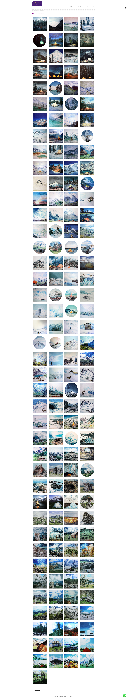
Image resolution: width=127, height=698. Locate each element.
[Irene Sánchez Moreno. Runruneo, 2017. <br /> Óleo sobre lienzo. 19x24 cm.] (87, 454)
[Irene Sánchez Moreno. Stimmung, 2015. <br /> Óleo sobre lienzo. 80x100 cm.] (56, 581)
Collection (80, 6)
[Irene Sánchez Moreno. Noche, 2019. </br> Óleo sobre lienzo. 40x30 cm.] (71, 390)
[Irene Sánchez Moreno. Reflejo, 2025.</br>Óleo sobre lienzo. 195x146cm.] (40, 24)
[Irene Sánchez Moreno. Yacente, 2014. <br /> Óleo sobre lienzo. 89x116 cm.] (40, 661)
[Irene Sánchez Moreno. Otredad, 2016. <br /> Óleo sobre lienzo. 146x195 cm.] (56, 566)
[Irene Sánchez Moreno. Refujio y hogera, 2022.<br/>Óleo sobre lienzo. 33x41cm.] (56, 263)
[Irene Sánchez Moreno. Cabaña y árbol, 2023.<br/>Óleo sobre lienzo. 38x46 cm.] (71, 199)
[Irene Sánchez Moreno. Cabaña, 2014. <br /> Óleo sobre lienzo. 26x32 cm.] (56, 661)
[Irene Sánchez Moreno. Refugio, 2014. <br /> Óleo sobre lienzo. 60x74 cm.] (40, 645)
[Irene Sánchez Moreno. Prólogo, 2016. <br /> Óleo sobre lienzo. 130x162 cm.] (56, 502)
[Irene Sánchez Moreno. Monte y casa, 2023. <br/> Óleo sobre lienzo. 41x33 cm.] (56, 215)
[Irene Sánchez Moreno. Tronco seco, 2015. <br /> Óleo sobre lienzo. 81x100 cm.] (87, 597)
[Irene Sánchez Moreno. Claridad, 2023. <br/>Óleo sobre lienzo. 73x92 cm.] (56, 199)
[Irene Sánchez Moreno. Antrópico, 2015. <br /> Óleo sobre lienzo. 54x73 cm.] (40, 597)
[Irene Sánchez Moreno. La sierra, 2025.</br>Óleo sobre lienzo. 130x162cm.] (56, 24)
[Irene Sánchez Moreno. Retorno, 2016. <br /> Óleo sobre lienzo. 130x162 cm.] (40, 550)
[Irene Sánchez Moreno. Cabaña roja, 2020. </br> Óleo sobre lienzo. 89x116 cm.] (56, 375)
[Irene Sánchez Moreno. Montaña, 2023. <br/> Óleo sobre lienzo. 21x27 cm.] (40, 183)
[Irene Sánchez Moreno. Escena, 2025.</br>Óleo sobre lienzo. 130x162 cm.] (71, 72)
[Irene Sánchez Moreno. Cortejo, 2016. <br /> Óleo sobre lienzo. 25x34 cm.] (56, 518)
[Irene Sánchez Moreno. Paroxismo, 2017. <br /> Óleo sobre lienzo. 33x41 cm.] (71, 470)
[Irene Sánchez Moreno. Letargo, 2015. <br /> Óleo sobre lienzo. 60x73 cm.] (71, 597)
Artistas (48, 6)
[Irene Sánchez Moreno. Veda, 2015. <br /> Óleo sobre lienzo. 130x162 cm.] (40, 581)
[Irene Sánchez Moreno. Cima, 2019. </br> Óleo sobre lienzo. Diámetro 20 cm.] (71, 438)
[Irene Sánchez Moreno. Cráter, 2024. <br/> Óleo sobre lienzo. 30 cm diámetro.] (87, 136)
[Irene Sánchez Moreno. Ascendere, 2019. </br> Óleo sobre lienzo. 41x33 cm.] (87, 375)
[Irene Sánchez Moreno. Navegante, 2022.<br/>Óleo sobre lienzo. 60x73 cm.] (87, 279)
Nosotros (66, 6)
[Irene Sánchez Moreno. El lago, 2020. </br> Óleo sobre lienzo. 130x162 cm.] (40, 375)
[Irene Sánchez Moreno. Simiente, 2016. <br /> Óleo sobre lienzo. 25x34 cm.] (40, 518)
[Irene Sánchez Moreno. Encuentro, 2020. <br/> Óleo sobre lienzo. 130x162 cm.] (71, 359)
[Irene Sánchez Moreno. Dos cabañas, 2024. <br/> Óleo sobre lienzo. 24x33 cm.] (87, 152)
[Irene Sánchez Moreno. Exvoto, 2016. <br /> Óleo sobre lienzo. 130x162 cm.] (71, 550)
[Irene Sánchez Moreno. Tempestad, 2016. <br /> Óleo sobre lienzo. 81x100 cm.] (56, 550)
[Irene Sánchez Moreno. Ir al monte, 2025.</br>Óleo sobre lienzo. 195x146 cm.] (87, 56)
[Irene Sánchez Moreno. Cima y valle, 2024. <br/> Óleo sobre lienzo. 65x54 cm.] (71, 88)
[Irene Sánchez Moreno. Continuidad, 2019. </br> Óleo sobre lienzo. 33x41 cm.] (40, 422)
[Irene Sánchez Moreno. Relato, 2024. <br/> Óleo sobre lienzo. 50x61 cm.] (87, 104)
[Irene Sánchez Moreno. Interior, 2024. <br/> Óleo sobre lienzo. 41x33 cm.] (71, 120)
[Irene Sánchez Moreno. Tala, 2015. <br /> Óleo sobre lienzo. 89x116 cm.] (71, 581)
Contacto (92, 6)
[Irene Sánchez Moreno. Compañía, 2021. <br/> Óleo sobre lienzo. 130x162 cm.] (40, 359)
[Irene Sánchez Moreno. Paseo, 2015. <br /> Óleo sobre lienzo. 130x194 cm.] (87, 613)
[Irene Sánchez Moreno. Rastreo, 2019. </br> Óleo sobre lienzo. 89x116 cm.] (56, 422)
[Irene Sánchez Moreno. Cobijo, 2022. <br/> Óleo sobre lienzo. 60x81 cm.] (56, 327)
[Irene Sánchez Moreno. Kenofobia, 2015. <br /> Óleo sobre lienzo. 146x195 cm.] (87, 566)
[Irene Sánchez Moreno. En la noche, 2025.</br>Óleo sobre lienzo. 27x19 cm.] (87, 72)
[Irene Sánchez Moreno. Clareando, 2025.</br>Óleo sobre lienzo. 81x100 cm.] (40, 88)
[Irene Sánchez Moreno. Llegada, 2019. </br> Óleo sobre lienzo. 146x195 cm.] (87, 422)
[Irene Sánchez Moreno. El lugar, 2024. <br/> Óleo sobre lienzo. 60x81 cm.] (40, 152)
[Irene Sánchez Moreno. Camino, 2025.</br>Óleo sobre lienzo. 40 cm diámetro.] (56, 88)
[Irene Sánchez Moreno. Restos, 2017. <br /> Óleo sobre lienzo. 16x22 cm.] (40, 470)
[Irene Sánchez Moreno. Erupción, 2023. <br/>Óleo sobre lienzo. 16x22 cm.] (40, 199)
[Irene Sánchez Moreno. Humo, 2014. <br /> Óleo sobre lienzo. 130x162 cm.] (56, 629)
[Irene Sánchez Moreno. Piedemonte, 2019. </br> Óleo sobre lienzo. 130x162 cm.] (56, 390)
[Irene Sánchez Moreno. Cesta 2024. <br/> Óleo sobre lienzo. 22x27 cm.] (87, 88)
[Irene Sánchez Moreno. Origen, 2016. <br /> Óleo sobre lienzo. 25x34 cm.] (87, 518)
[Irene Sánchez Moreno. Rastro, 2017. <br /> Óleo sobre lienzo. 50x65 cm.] (56, 470)
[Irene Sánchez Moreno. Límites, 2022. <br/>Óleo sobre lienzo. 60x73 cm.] (87, 231)
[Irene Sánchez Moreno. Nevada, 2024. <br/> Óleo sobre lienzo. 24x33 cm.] (71, 168)
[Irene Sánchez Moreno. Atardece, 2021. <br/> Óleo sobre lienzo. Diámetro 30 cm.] (56, 343)
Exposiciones (54, 6)
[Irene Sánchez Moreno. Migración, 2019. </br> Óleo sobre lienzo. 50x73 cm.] (87, 390)
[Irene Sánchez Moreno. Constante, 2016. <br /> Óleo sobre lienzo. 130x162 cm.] (87, 550)
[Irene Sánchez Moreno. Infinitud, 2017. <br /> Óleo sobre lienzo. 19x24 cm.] (40, 486)
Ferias (61, 6)
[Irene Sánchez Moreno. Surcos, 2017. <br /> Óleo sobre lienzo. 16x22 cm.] (71, 454)
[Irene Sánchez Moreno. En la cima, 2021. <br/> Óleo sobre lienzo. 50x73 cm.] (71, 343)
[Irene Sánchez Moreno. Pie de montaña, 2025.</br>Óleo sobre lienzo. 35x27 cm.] (56, 56)
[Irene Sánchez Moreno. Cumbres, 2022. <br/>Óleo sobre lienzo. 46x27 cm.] (40, 231)
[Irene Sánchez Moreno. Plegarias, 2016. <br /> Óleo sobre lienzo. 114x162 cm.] (56, 534)
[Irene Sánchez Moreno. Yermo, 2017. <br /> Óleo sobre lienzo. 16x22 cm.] (56, 486)
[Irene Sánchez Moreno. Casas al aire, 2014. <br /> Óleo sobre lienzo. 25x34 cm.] (87, 629)
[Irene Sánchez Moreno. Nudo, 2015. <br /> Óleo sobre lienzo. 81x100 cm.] (87, 581)
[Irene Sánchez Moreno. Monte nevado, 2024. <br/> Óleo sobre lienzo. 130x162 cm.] (40, 136)
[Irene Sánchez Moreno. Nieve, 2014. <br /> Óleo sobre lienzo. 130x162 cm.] (40, 629)
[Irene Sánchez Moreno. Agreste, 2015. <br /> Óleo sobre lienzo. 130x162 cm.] (71, 566)
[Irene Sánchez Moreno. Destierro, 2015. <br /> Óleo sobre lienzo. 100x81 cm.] (56, 597)
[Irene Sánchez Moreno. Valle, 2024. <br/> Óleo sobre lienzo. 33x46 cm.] (56, 120)
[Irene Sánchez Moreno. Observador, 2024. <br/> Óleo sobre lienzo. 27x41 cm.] (71, 136)
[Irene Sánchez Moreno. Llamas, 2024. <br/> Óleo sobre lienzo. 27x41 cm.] (87, 120)
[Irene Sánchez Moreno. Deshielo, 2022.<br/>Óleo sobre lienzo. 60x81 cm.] (71, 279)
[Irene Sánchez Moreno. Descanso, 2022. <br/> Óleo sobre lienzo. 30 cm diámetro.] (71, 311)
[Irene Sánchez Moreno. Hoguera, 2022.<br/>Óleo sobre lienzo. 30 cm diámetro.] (71, 295)
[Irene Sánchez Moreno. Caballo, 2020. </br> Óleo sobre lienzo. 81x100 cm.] (71, 375)
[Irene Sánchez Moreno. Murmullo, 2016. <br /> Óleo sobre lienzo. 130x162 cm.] (40, 566)
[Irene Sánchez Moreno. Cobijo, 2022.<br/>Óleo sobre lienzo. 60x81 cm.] (40, 311)
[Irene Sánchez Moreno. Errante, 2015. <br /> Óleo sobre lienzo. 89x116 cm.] (71, 613)
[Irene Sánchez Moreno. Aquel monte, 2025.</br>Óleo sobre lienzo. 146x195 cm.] (71, 40)
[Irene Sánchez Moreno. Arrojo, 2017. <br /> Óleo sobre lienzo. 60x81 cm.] (87, 486)
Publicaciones (73, 6)
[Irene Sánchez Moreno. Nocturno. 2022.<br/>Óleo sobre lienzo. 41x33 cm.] (71, 231)
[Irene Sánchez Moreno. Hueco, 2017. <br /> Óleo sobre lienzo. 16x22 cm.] (71, 486)
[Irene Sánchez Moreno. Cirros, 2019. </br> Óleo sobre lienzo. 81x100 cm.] (71, 422)
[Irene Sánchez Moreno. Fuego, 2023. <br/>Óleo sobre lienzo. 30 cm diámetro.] (87, 183)
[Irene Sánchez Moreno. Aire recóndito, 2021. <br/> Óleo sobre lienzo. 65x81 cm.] (87, 343)
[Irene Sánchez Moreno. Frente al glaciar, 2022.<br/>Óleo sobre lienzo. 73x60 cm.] (40, 295)
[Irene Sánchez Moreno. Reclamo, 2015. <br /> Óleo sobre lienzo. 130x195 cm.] (40, 613)
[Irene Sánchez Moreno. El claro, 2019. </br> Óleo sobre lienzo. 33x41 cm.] (87, 438)
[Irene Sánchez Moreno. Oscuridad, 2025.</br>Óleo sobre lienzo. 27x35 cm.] (71, 56)
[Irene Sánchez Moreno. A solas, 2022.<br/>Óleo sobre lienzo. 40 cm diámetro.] (40, 247)
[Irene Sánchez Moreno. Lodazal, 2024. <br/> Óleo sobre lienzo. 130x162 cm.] (56, 136)
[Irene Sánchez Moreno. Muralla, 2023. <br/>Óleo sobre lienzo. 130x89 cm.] (40, 215)
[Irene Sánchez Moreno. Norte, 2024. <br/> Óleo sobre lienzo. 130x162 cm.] (56, 168)
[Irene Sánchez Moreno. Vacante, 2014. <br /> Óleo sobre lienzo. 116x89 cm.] (87, 645)
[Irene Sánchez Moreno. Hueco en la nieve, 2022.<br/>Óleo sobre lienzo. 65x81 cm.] (87, 295)
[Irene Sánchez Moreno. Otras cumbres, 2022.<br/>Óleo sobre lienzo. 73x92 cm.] (40, 279)
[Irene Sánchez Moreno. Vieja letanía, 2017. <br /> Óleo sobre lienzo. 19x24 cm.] (56, 454)
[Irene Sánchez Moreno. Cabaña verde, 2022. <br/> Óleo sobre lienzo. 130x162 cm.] (56, 311)
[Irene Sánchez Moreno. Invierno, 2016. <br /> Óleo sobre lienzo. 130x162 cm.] (40, 502)
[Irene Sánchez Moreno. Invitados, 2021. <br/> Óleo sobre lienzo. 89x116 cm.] (87, 327)
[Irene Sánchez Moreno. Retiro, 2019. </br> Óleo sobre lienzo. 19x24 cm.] (40, 438)
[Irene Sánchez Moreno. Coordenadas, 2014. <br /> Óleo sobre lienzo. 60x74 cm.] (87, 661)
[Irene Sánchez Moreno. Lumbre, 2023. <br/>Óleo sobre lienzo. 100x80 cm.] (71, 183)
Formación (86, 6)
